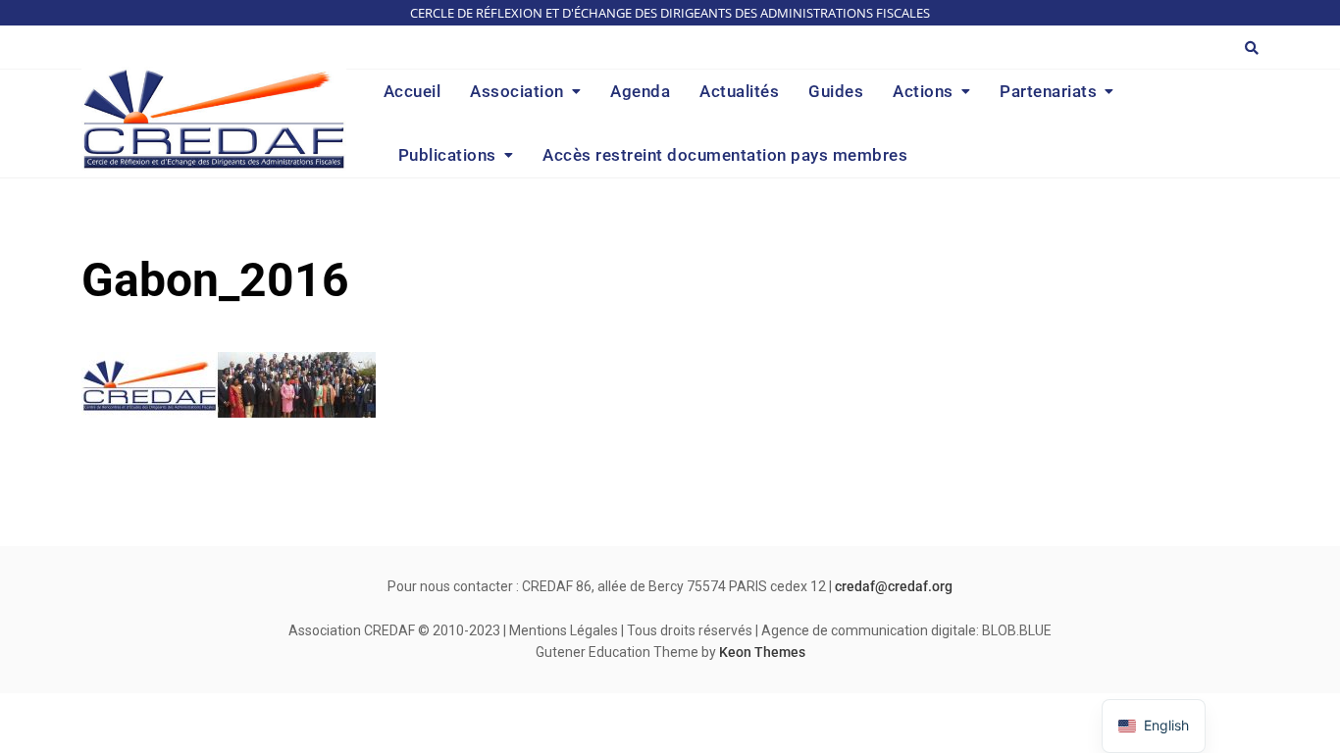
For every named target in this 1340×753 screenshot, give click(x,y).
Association (517, 91)
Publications (447, 155)
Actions (923, 91)
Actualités (739, 91)
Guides (835, 91)
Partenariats (1048, 91)
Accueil (412, 91)
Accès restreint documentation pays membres (724, 155)
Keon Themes (762, 652)
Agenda (640, 91)
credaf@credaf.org (894, 586)
